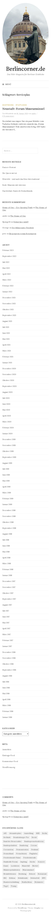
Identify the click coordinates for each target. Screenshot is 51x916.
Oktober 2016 (8, 664)
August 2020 (7, 392)
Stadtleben (21, 105)
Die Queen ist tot (9, 173)
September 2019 (9, 457)
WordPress (22, 908)
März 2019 (6, 493)
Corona (34, 845)
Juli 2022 (5, 262)
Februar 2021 (7, 357)
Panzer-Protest (9, 167)
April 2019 (6, 487)
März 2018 (6, 563)
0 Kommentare (8, 116)
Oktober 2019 (8, 451)
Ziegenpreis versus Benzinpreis (22, 234)
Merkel (35, 866)
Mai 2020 (6, 410)
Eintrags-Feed (8, 755)
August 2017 (7, 605)
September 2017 (9, 599)
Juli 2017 (5, 611)
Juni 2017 (6, 617)
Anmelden (6, 749)
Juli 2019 (5, 469)
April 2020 (6, 416)
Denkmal (34, 849)
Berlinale (7, 837)
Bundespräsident (10, 845)
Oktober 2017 (8, 593)
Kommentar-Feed (10, 761)
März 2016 (6, 705)
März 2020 (6, 422)
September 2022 (9, 256)
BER (37, 833)
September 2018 (9, 528)
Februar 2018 (7, 569)
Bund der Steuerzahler (12, 841)
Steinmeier (39, 882)
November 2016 (9, 658)
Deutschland (8, 854)
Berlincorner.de (25, 69)
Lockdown (15, 866)
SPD (43, 878)
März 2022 (6, 280)
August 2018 (7, 534)
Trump (13, 886)
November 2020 (9, 374)
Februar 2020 (8, 428)
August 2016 (7, 676)
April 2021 (6, 345)
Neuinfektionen (10, 874)
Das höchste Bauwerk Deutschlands (17, 191)
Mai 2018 (5, 552)
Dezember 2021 (8, 297)
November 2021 (9, 303)
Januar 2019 (7, 504)
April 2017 (6, 628)
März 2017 (6, 634)
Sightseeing (8, 105)
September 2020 (9, 386)
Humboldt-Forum (11, 862)
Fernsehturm (21, 854)
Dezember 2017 (8, 581)
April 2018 (6, 558)
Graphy (37, 908)
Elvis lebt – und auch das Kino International (20, 179)
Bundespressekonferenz (34, 841)
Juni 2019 (6, 475)
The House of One (18, 216)
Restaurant (42, 874)
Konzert (41, 862)
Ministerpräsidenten (12, 870)
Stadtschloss (27, 882)
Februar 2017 (7, 640)
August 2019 (7, 463)
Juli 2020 (5, 398)
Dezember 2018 (8, 510)
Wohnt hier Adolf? (21, 222)
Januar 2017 (7, 646)
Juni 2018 (6, 546)
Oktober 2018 (8, 522)
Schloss (12, 878)
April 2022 (6, 274)
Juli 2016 (5, 682)
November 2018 (9, 516)
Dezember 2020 (9, 368)
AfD (5, 833)
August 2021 (7, 321)
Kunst (6, 866)
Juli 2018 (5, 540)
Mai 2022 (6, 268)
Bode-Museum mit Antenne (14, 185)
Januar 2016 (7, 717)
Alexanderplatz (15, 833)
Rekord (32, 874)
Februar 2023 (8, 250)
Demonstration (22, 849)
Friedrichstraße (29, 858)
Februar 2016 (7, 711)
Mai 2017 (5, 623)
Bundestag (24, 845)
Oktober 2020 (8, 380)
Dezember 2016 (9, 652)
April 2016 (6, 699)
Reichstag (22, 874)
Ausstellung (28, 833)
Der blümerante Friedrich (23, 228)
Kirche (32, 862)
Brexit (34, 837)
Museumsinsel (28, 870)
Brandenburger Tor (21, 837)
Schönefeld (35, 878)
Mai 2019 (6, 481)
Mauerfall (26, 866)
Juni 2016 (6, 688)
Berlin (44, 833)
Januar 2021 (7, 362)
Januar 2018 (7, 575)
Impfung (23, 862)
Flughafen (33, 854)
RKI (5, 878)
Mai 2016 (6, 693)
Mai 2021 (5, 339)
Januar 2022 (7, 292)
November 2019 (9, 445)
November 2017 (9, 587)
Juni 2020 (6, 404)
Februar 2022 (8, 286)
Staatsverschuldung (11, 882)
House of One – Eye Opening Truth (17, 207)
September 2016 (9, 670)
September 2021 (9, 315)
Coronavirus (8, 849)
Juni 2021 (6, 333)
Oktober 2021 (8, 309)
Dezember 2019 (9, 439)
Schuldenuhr (23, 878)
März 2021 (6, 351)
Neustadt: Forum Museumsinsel (23, 109)
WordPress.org (8, 767)
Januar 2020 (7, 433)
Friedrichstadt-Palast (12, 858)
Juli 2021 (5, 327)
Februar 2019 (7, 498)
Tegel (6, 886)
